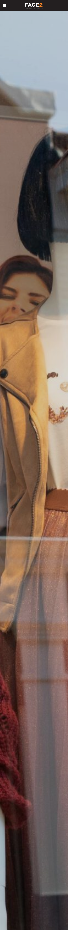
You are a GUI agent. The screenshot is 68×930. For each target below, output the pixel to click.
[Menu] (4, 5)
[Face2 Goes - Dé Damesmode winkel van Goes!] (34, 5)
